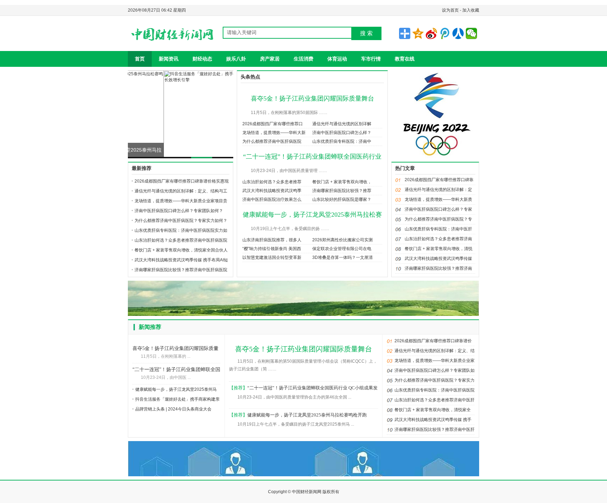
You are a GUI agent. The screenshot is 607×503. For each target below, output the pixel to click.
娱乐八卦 (236, 59)
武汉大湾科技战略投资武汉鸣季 (271, 190)
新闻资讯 (168, 59)
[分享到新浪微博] (431, 33)
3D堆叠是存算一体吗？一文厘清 (342, 257)
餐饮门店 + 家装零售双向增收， (342, 181)
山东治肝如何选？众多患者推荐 (271, 181)
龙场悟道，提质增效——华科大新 (274, 132)
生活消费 (303, 59)
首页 (140, 59)
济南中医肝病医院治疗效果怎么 (271, 199)
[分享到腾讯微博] (444, 33)
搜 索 (366, 33)
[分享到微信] (471, 33)
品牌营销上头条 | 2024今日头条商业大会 (173, 409)
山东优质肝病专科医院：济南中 (341, 141)
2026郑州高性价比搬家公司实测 (342, 239)
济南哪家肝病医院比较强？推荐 (341, 190)
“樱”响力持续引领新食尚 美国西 (271, 248)
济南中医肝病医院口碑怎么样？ (341, 132)
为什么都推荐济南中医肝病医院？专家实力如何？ (181, 220)
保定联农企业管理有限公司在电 (341, 248)
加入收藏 (470, 10)
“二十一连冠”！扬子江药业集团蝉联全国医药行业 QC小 (176, 370)
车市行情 (371, 59)
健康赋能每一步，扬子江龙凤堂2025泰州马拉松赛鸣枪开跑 (307, 415)
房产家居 (270, 59)
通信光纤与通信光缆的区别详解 (341, 123)
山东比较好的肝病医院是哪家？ (341, 199)
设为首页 (450, 10)
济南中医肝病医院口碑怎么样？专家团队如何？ (179, 210)
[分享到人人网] (458, 33)
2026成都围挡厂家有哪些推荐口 (272, 123)
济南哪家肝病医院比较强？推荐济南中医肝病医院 (181, 269)
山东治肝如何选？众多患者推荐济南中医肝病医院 (181, 240)
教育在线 (405, 59)
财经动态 (202, 59)
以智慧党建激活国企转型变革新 (271, 257)
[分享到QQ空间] (418, 33)
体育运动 (337, 59)
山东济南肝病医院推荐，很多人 (271, 239)
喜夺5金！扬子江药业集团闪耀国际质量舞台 (312, 98)
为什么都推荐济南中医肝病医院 (271, 141)
